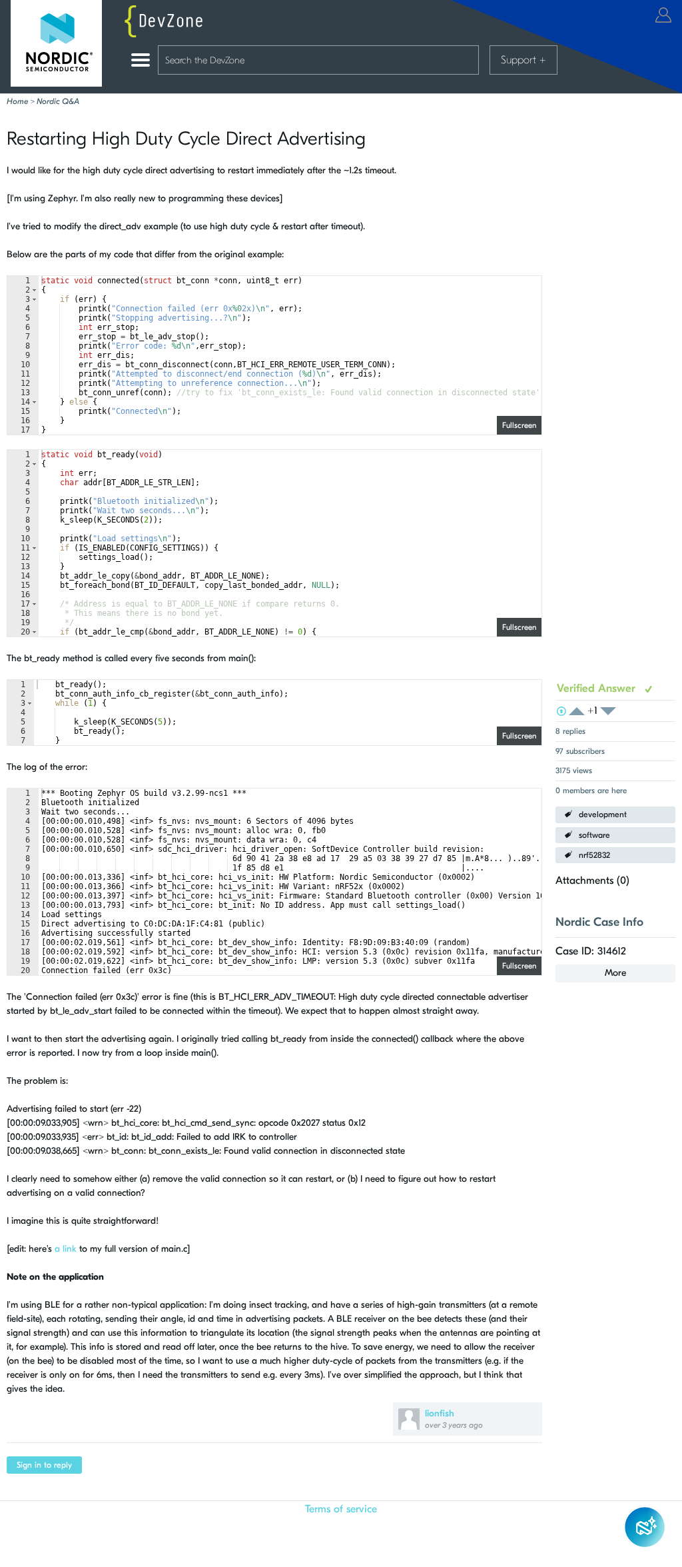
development (603, 814)
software (594, 835)
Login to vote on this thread (581, 711)
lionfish (439, 1413)
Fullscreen (519, 425)
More (615, 972)
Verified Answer (598, 688)
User (663, 15)
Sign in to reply (44, 1465)
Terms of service (341, 1509)
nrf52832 (594, 855)
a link (66, 1248)
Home (17, 101)
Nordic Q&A (58, 101)
